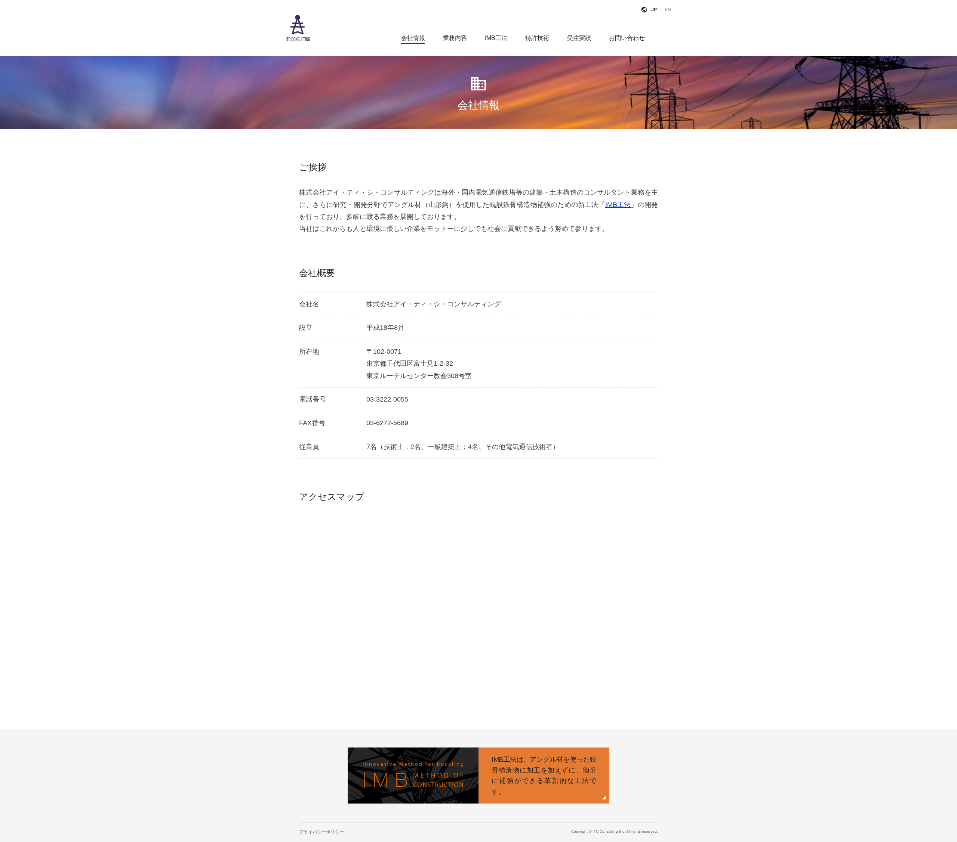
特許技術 (537, 38)
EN (668, 9)
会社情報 (413, 38)
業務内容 (455, 38)
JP (654, 9)
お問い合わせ (627, 38)
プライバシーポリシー (321, 832)
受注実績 (579, 38)
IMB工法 (496, 38)
